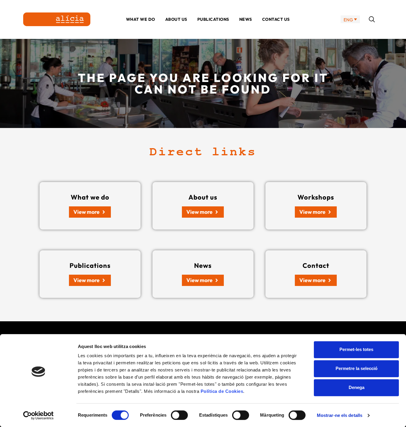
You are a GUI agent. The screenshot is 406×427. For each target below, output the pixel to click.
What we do (140, 19)
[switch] (179, 415)
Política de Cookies (222, 391)
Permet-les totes (356, 349)
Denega (356, 387)
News (245, 19)
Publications (213, 19)
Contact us (276, 19)
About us (176, 19)
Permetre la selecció (356, 368)
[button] (372, 19)
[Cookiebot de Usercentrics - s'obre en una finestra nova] (38, 415)
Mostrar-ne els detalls (339, 415)
